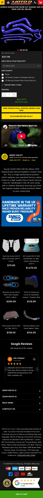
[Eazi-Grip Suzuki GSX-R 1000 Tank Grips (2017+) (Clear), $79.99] (11, 245)
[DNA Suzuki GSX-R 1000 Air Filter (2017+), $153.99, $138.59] (11, 315)
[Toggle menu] (2, 2)
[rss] (30, 474)
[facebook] (11, 474)
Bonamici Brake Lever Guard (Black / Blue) (31, 327)
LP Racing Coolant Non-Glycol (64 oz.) (20, 80)
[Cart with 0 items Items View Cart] (41, 2)
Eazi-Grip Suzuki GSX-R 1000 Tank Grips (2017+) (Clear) (11, 258)
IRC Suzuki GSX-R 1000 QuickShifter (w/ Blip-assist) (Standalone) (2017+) (31, 260)
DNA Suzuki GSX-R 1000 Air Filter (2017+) (11, 327)
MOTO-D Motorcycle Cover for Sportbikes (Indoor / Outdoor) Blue (31, 294)
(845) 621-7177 (15, 160)
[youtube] (23, 474)
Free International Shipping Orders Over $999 (21, 109)
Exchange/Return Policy (21, 116)
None (7, 74)
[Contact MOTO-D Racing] (35, 2)
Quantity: (5, 89)
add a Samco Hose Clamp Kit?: (14, 61)
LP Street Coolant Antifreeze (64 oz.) (20, 77)
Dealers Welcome (26, 455)
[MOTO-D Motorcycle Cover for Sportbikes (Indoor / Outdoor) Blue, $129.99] (31, 282)
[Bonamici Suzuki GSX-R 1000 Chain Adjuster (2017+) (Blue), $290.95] (11, 282)
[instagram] (17, 474)
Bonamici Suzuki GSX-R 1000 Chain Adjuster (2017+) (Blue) (11, 294)
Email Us (26, 160)
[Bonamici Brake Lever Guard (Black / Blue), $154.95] (31, 315)
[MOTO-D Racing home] (21, 2)
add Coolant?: (7, 70)
